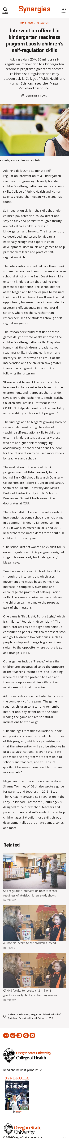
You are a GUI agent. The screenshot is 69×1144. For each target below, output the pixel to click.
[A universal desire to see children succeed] (34, 923)
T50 (50, 1018)
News (31, 22)
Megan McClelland (43, 197)
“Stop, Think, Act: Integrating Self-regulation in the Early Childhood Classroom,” (34, 797)
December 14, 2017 (36, 95)
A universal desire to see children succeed (29, 943)
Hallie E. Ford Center (19, 1014)
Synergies (34, 9)
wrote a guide (54, 786)
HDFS (23, 22)
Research (43, 22)
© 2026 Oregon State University (22, 1137)
